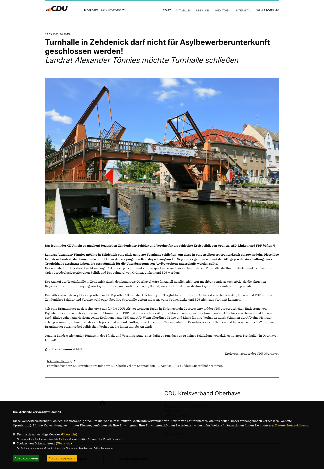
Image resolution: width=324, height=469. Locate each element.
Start (167, 10)
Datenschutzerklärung (291, 425)
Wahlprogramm (267, 10)
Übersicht (69, 434)
